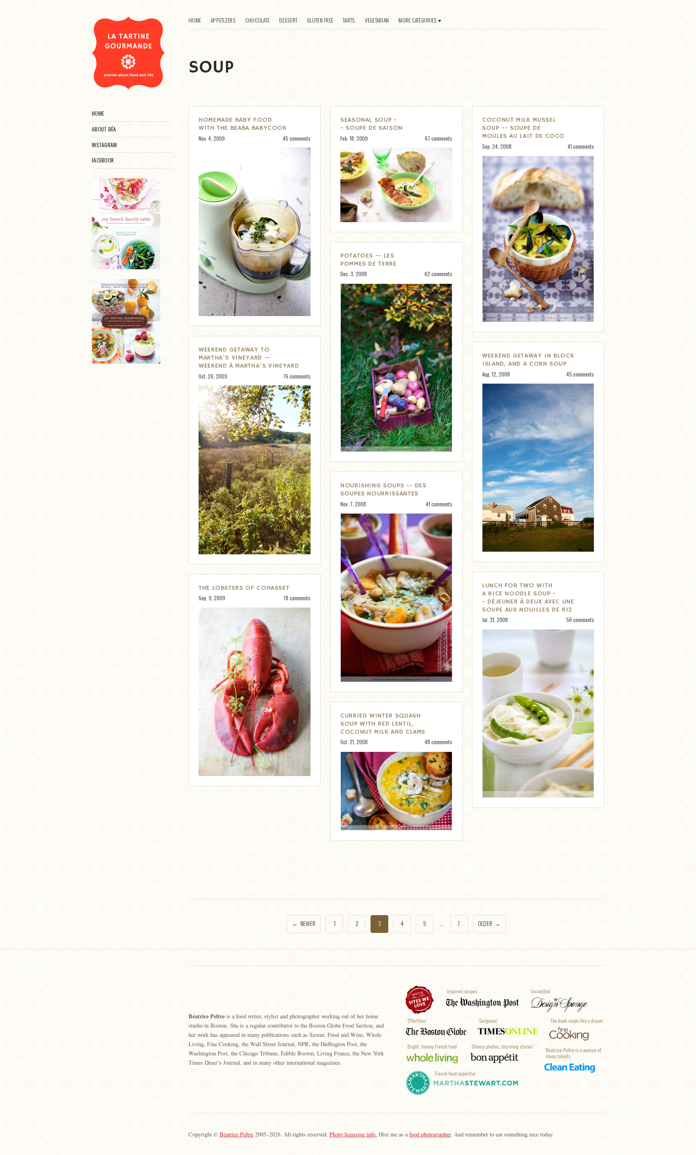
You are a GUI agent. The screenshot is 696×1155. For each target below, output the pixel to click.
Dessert (288, 20)
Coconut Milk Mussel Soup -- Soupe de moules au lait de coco (523, 128)
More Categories (417, 20)
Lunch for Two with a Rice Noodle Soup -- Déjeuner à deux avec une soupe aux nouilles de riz (528, 598)
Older (489, 923)
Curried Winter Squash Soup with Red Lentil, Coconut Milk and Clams (382, 724)
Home (98, 113)
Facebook (103, 160)
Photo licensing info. (353, 1134)
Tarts (349, 20)
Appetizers (223, 20)
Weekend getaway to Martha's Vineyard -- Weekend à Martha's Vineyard (249, 358)
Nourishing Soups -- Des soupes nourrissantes (383, 490)
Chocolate (257, 20)
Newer (303, 923)
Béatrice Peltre (236, 1134)
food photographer (430, 1134)
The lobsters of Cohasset (244, 588)
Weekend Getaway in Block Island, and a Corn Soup (528, 360)
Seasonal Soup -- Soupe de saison (371, 124)
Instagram (104, 145)
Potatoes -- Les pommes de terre (368, 260)
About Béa (104, 129)
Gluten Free (320, 20)
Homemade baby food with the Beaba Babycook (243, 124)
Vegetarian (377, 20)
